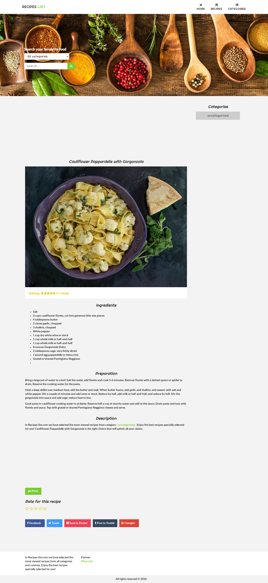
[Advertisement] (106, 127)
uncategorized (127, 425)
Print (34, 491)
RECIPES (33, 7)
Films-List (87, 561)
